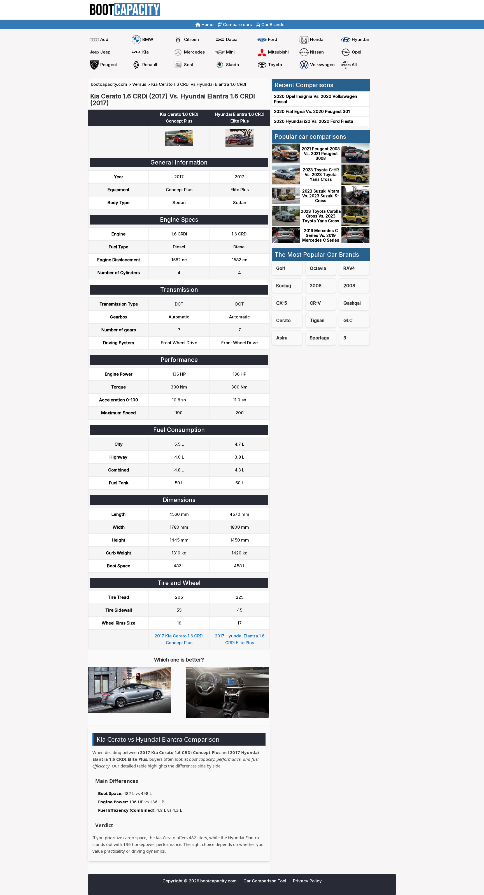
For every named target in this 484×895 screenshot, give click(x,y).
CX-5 (281, 303)
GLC (348, 320)
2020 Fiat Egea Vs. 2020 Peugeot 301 (312, 111)
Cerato (283, 320)
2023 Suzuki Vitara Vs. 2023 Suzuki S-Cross (320, 196)
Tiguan (317, 320)
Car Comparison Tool (264, 881)
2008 (349, 285)
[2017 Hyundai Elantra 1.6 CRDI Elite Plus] (239, 145)
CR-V (315, 303)
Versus (139, 84)
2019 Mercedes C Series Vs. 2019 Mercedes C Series (320, 235)
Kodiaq (283, 285)
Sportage (319, 338)
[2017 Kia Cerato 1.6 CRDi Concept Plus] (179, 144)
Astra (281, 338)
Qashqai (352, 303)
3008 (316, 285)
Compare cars (379, 10)
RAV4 (349, 268)
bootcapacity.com (109, 84)
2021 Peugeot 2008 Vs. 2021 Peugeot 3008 (321, 153)
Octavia (318, 268)
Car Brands (272, 24)
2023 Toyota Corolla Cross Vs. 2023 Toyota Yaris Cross (321, 216)
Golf (280, 268)
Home (353, 10)
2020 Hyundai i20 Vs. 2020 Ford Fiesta (313, 121)
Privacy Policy (307, 881)
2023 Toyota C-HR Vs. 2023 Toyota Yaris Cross (321, 174)
